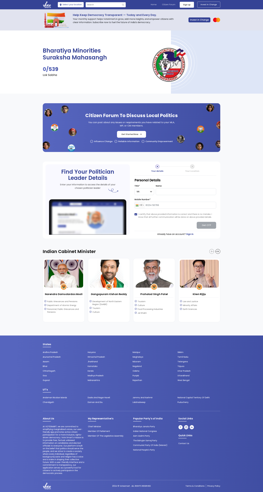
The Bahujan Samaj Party (145, 440)
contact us (183, 443)
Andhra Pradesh (50, 352)
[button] (217, 251)
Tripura (181, 366)
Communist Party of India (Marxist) (150, 445)
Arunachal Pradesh (52, 357)
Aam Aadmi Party (141, 435)
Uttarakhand (183, 375)
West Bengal (183, 380)
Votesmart (125, 486)
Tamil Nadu (183, 357)
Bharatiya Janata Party (144, 426)
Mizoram (137, 361)
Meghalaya (138, 357)
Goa (45, 375)
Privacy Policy (213, 486)
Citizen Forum (168, 4)
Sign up (187, 4)
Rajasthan (137, 380)
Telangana (183, 361)
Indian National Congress (145, 431)
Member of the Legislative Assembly (105, 435)
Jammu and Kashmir (143, 397)
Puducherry (183, 402)
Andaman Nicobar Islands (55, 397)
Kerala (91, 371)
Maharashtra (94, 380)
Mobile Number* (143, 199)
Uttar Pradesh (184, 371)
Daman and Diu (95, 402)
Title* (137, 186)
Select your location (72, 4)
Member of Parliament (99, 431)
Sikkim (180, 352)
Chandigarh (48, 402)
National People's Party (144, 449)
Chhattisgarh (49, 371)
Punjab (136, 375)
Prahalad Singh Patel (154, 294)
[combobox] (140, 205)
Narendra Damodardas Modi (63, 294)
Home (154, 4)
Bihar (45, 366)
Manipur (136, 352)
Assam (46, 361)
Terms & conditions (195, 486)
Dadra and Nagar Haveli (99, 397)
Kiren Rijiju (199, 294)
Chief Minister (94, 426)
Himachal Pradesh (96, 357)
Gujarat (46, 380)
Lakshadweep (139, 402)
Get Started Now (129, 134)
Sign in (189, 234)
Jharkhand (93, 361)
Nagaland (137, 366)
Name (159, 186)
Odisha (136, 371)
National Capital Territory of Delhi (194, 397)
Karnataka (92, 366)
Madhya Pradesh (96, 375)
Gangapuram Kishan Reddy (109, 294)
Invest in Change (209, 4)
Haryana (92, 352)
